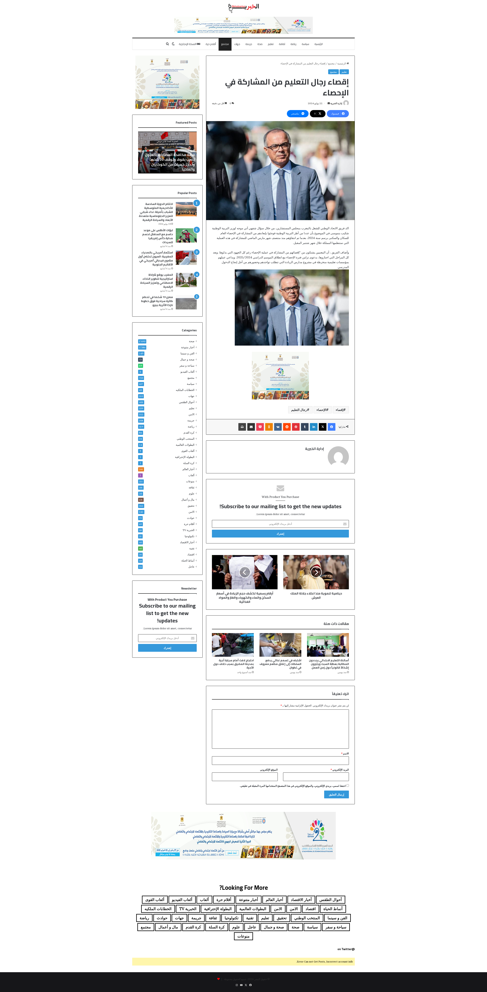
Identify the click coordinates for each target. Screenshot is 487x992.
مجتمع (225, 44)
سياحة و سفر (186, 365)
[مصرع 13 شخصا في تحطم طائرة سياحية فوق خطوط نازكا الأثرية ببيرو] (186, 302)
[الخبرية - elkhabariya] (243, 8)
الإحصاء (321, 410)
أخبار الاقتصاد (187, 542)
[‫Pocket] (260, 427)
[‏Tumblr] (305, 427)
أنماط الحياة (187, 560)
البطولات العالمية (185, 444)
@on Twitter (346, 949)
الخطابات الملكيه (185, 390)
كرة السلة (188, 463)
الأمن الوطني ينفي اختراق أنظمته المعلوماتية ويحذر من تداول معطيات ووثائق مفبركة (168, 164)
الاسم (345, 753)
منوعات (190, 481)
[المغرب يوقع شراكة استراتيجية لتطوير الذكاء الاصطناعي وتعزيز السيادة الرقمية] (186, 280)
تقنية (191, 548)
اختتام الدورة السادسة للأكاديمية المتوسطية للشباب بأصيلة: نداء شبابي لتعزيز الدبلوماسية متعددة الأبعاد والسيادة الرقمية (156, 211)
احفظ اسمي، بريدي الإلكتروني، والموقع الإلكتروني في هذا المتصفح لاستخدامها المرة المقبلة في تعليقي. (293, 785)
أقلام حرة (211, 44)
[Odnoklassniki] (269, 427)
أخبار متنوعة (187, 347)
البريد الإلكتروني (340, 769)
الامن (191, 414)
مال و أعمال (187, 499)
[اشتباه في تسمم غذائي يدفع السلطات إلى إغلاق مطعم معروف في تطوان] (280, 645)
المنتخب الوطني (185, 438)
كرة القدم (189, 432)
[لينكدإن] (314, 427)
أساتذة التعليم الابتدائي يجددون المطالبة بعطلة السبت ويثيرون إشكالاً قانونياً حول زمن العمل (329, 664)
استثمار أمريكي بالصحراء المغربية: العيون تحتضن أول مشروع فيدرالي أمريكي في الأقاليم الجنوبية (155, 258)
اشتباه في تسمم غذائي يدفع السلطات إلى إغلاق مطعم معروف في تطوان (280, 664)
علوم (191, 493)
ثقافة (282, 44)
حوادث (190, 517)
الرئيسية (318, 44)
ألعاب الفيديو (187, 371)
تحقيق (191, 505)
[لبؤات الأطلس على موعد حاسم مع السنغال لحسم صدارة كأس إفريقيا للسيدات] (186, 235)
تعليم (271, 44)
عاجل (191, 566)
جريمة (248, 44)
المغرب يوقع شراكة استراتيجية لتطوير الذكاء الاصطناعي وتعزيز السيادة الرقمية (156, 280)
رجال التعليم (299, 410)
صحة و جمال (187, 359)
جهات (237, 44)
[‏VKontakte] (278, 427)
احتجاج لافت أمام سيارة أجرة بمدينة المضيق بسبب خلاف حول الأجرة (233, 664)
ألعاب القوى (187, 451)
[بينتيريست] (296, 427)
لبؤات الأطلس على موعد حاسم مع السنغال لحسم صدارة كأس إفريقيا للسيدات (157, 236)
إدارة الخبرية (336, 103)
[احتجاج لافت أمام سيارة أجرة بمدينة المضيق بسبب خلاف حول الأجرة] (233, 645)
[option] (167, 152)
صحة (260, 44)
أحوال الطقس (186, 402)
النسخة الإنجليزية (188, 44)
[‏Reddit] (287, 427)
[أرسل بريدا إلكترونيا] (329, 103)
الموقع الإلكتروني (269, 769)
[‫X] (322, 427)
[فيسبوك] (331, 427)
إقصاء (339, 410)
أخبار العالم (188, 469)
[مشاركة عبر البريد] (251, 427)
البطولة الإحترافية (184, 457)
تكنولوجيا (189, 536)
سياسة (305, 44)
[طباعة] (242, 427)
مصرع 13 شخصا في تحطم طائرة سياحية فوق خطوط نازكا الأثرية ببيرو (157, 301)
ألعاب (191, 475)
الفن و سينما (187, 353)
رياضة (293, 44)
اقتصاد (190, 554)
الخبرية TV (188, 530)
